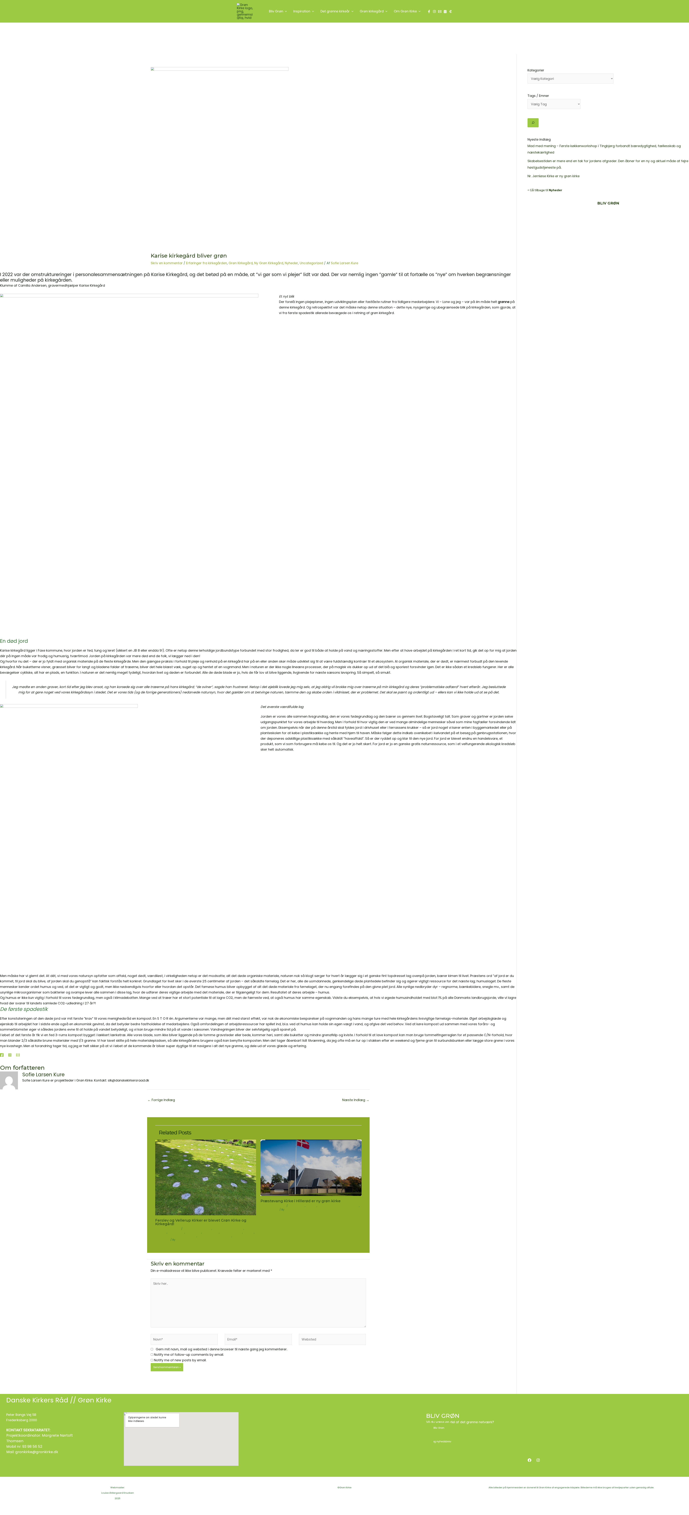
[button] (285, 11)
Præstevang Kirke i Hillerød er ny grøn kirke (301, 1201)
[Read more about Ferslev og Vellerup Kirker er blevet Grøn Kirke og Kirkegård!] (205, 1177)
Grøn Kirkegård (241, 263)
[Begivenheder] (445, 11)
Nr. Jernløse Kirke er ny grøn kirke (554, 176)
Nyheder (291, 263)
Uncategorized (311, 263)
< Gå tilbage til (545, 190)
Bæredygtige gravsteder (228, 1229)
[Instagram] (434, 11)
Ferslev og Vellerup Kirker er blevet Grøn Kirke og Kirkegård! (200, 1222)
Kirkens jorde (193, 1232)
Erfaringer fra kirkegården (206, 263)
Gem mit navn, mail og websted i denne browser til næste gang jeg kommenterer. (221, 1349)
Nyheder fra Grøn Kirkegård (214, 1236)
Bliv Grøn (438, 1428)
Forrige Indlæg (161, 1100)
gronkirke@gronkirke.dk (36, 1451)
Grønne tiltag (176, 1232)
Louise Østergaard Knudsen (117, 1493)
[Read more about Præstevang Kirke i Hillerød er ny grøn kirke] (311, 1167)
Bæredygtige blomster (197, 1229)
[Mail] (18, 1054)
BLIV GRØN (442, 1415)
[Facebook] (429, 11)
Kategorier (536, 70)
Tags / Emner (538, 95)
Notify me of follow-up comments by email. (189, 1354)
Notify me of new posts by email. (180, 1360)
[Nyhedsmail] (450, 11)
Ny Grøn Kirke (211, 1232)
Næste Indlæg (355, 1100)
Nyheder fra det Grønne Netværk (175, 1236)
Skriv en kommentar (167, 263)
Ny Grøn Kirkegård (268, 263)
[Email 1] (439, 11)
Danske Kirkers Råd (37, 1400)
